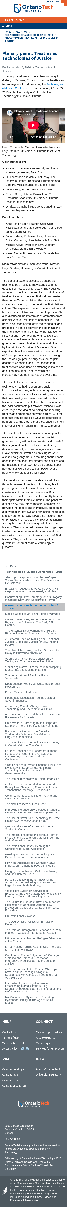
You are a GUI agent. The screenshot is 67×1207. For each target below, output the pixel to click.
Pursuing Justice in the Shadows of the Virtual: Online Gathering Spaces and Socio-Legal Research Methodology (32, 882)
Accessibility (9, 1048)
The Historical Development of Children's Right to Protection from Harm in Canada (30, 632)
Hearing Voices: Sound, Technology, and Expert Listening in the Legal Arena (30, 856)
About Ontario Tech (48, 1069)
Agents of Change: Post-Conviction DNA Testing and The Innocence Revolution (30, 660)
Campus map (10, 1074)
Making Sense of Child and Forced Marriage (32, 613)
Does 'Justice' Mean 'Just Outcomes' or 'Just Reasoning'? (32, 685)
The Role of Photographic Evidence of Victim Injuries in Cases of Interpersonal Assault (33, 931)
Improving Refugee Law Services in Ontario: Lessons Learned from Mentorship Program (32, 811)
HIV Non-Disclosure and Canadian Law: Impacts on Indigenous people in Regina (30, 864)
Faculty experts (45, 1037)
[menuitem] (10, 32)
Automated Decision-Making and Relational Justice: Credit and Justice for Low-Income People (32, 641)
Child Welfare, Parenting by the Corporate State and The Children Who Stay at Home (31, 724)
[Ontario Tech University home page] (33, 8)
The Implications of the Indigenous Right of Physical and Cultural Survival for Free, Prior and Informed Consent (32, 837)
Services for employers (50, 1048)
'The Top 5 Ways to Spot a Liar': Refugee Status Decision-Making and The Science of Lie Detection (32, 580)
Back (13, 566)
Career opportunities (49, 1032)
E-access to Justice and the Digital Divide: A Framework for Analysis (32, 716)
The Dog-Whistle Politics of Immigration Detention (29, 923)
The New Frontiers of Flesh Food (25, 804)
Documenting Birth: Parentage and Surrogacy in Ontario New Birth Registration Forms (33, 598)
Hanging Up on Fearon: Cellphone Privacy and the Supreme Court (31, 873)
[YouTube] (47, 1116)
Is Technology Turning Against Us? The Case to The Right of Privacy (33, 948)
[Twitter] (26, 1116)
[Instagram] (33, 1116)
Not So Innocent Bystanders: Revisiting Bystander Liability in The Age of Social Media (29, 1000)
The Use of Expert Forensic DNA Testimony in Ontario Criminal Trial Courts (32, 744)
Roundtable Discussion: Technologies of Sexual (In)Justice (30, 699)
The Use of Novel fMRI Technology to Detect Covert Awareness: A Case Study (32, 819)
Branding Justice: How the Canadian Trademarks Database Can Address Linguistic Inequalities (27, 734)
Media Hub (21, 32)
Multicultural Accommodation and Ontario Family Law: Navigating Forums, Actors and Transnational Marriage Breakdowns (32, 787)
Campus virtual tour (14, 1085)
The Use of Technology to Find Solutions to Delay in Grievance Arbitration (32, 652)
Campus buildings (13, 1069)
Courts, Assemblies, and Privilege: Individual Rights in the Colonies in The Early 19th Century (32, 622)
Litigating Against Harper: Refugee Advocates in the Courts (33, 940)
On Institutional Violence (20, 916)
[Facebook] (19, 1116)
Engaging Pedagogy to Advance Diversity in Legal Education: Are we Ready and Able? (32, 590)
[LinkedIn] (40, 1116)
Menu (9, 26)
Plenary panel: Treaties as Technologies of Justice (31, 607)
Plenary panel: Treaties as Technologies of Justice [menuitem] (32, 39)
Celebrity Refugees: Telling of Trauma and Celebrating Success (31, 797)
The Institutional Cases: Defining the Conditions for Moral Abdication (27, 847)
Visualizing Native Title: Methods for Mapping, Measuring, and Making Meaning (33, 668)
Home (8, 32)
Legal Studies (14, 20)
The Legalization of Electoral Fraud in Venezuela (28, 677)
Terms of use (10, 1037)
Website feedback (13, 1043)
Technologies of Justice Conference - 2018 (29, 35)
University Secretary (48, 1074)
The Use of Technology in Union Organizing (32, 778)
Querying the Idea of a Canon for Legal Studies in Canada (29, 828)
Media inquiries (45, 1043)
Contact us (9, 1032)
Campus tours (10, 1080)
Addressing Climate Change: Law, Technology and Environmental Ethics (28, 708)
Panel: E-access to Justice (21, 692)
